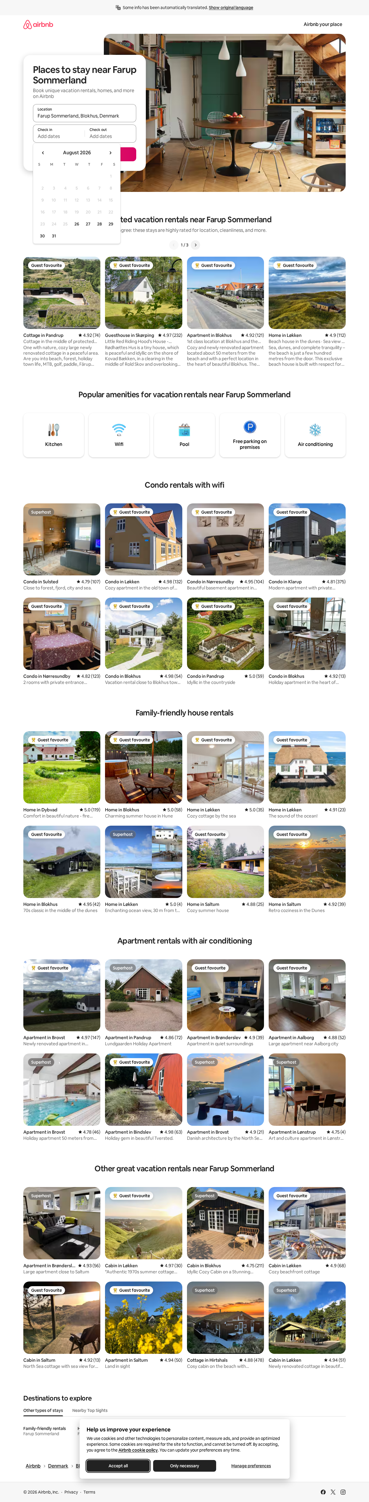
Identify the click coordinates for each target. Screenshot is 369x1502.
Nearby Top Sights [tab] (90, 1410)
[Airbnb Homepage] (38, 24)
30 (42, 236)
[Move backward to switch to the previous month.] (43, 153)
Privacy (71, 1492)
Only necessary (184, 1465)
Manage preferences (251, 1465)
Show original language (231, 7)
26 (76, 224)
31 (54, 236)
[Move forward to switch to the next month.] (110, 153)
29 (111, 224)
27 (88, 224)
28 (99, 224)
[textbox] (59, 136)
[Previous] (174, 245)
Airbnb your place (323, 24)
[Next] (195, 245)
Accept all (118, 1465)
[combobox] (85, 115)
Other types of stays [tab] (43, 1410)
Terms (89, 1492)
